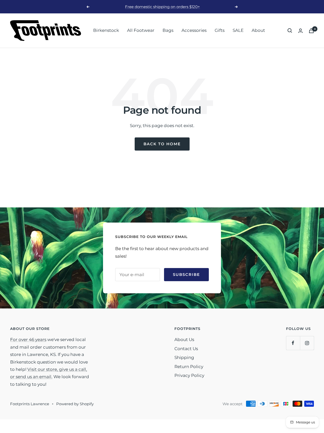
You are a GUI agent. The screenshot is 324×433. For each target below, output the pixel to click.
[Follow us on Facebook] (293, 343)
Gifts (220, 30)
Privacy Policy (189, 375)
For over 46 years (28, 339)
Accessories (194, 30)
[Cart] (311, 30)
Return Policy (188, 366)
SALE (238, 30)
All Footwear (140, 30)
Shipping (184, 357)
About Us (184, 339)
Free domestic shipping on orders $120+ (162, 6)
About (258, 30)
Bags (168, 30)
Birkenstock (106, 30)
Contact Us (186, 348)
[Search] (290, 30)
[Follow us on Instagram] (307, 343)
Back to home (162, 143)
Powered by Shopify (75, 403)
